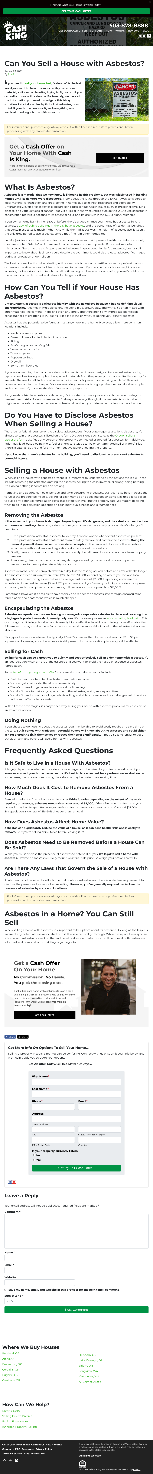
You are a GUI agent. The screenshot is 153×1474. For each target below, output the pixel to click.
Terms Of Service (12, 1453)
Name (9, 1252)
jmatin (11, 74)
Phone (37, 1101)
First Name (40, 1076)
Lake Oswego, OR (91, 1360)
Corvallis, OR (10, 1369)
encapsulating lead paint (124, 618)
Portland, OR (10, 1353)
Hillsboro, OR (87, 1355)
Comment (12, 1212)
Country (82, 1145)
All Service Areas (90, 1382)
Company (96, 30)
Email (83, 1101)
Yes (38, 1159)
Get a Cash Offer (44, 1015)
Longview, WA (88, 1371)
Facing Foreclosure (15, 1421)
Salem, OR (86, 1365)
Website (10, 1277)
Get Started (120, 158)
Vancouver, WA (89, 1376)
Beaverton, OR (12, 1364)
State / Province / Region (91, 1134)
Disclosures (38, 1453)
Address (38, 1113)
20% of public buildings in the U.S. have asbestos (51, 225)
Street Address (40, 1124)
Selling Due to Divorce (17, 1416)
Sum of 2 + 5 (13, 1295)
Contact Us (37, 1444)
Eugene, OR (10, 1375)
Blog (146, 30)
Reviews (133, 30)
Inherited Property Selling (19, 1427)
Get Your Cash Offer (76, 11)
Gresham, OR (11, 1380)
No (38, 1155)
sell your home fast (38, 83)
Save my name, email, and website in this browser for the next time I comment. (64, 1289)
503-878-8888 (128, 25)
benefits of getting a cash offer (33, 672)
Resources (28, 1449)
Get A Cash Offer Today (16, 1444)
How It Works (115, 30)
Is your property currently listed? (55, 1151)
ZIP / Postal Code (41, 1145)
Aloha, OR (9, 1359)
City (34, 1134)
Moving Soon (11, 1410)
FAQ (17, 1449)
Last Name (40, 1089)
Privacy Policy (44, 1449)
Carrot (136, 1469)
